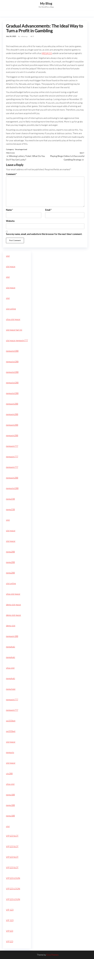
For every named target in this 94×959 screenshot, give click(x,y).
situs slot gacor (13, 319)
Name (9, 209)
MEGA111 (47, 53)
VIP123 (9, 931)
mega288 (10, 551)
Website (10, 221)
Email (48, 209)
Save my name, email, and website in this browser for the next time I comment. (44, 234)
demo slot (10, 625)
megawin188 (12, 636)
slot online (11, 308)
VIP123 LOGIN (13, 878)
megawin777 (12, 446)
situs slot (10, 668)
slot (8, 256)
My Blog (46, 3)
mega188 (10, 794)
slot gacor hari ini (14, 329)
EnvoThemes (52, 954)
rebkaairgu (24, 36)
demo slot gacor (13, 604)
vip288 (9, 773)
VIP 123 (9, 909)
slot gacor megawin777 (17, 340)
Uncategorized (21, 149)
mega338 (10, 499)
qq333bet (10, 720)
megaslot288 (12, 351)
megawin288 (12, 403)
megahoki (10, 646)
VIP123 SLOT (12, 835)
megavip (10, 752)
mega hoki (10, 689)
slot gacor (10, 266)
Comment (11, 174)
